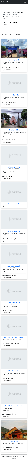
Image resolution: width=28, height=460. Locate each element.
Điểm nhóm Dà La (14, 204)
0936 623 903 (7, 70)
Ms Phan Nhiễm (13, 275)
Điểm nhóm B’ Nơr (14, 231)
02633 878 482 (8, 136)
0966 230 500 (7, 449)
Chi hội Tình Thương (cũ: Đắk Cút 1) (14, 337)
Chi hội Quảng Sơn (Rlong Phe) (14, 406)
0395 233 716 (7, 346)
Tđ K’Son (10, 176)
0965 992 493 (7, 178)
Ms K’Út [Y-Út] (12, 414)
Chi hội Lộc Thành (14, 130)
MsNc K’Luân (12, 102)
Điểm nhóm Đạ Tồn (14, 303)
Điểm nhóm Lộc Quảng (14, 266)
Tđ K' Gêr (10, 310)
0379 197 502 (7, 105)
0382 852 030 (7, 241)
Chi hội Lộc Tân (14, 95)
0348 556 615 (7, 410)
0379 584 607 (15, 136)
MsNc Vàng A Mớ (13, 447)
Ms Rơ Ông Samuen (14, 239)
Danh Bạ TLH (5, 2)
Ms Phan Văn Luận (14, 67)
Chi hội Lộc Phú (14, 60)
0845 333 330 (7, 277)
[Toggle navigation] (25, 2)
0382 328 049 (7, 142)
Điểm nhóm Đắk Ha (14, 371)
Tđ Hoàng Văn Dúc (14, 343)
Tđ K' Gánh (13, 22)
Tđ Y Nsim (10, 378)
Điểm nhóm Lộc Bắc (14, 167)
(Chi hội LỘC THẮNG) (10, 14)
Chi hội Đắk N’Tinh (14, 441)
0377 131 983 (8, 24)
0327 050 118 (7, 312)
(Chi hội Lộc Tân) (14, 304)
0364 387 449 (7, 381)
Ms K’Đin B (12, 140)
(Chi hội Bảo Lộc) (14, 267)
